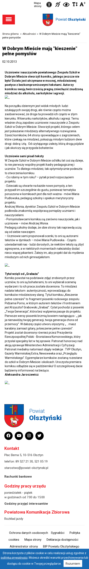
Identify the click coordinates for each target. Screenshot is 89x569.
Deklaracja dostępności (62, 539)
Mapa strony (37, 4)
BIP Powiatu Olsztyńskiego (61, 546)
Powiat (71, 19)
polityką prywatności (14, 557)
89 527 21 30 (24, 461)
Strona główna (10, 33)
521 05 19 (41, 461)
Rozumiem (73, 563)
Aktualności (29, 33)
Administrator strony (24, 546)
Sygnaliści (57, 533)
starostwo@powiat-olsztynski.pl (26, 468)
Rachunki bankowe (18, 476)
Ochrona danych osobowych (28, 533)
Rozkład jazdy (13, 519)
